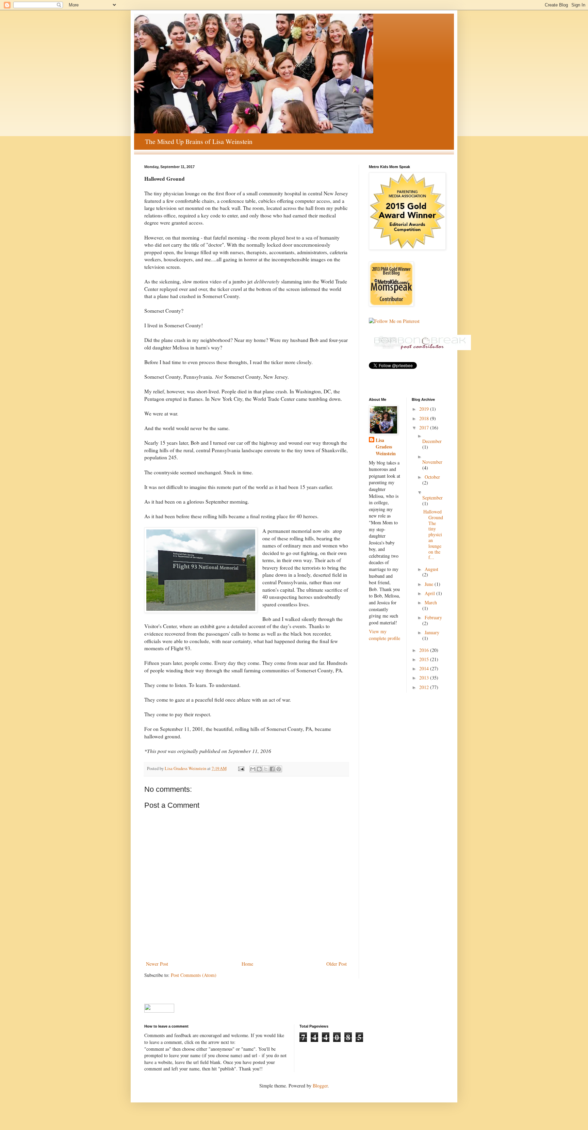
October (432, 477)
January (432, 632)
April (430, 593)
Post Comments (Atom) (193, 975)
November (432, 462)
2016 (424, 650)
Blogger (320, 1085)
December (432, 441)
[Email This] (252, 769)
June (430, 584)
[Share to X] (265, 769)
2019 (424, 409)
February (433, 617)
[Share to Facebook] (272, 769)
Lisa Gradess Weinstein (386, 447)
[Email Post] (240, 768)
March (431, 602)
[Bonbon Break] (420, 348)
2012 (424, 687)
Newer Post (157, 964)
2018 (424, 418)
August (431, 569)
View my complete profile (384, 634)
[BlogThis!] (259, 769)
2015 (424, 659)
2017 (424, 427)
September (432, 497)
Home (247, 964)
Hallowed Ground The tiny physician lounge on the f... (433, 534)
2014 (424, 668)
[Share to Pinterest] (278, 769)
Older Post (336, 964)
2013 (424, 677)
